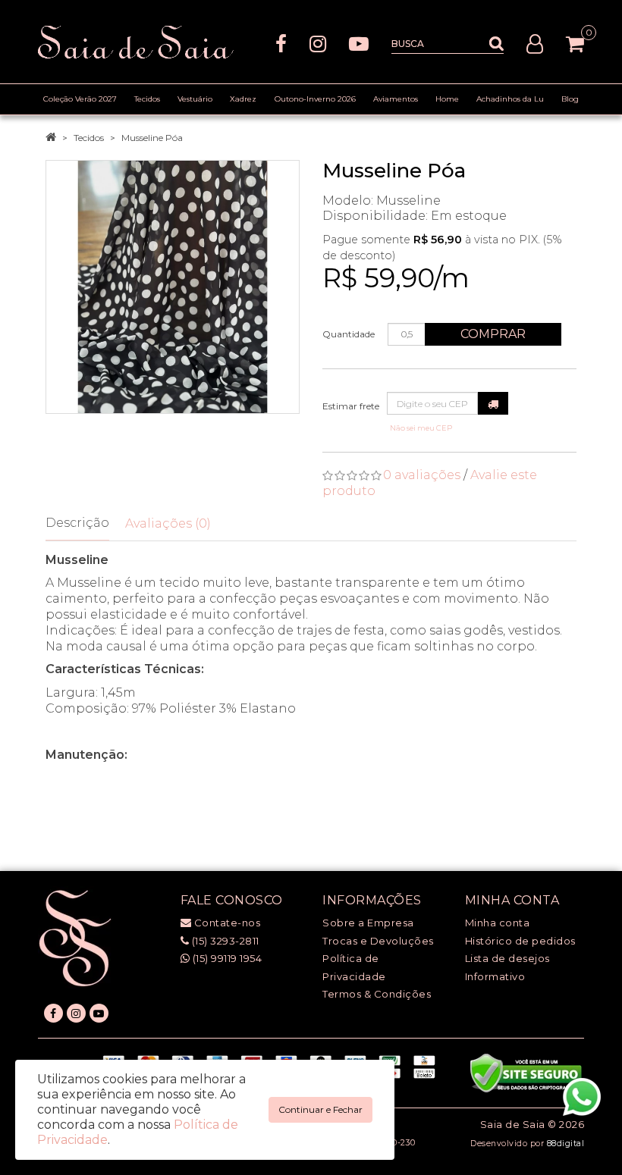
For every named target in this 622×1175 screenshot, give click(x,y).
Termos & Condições (376, 994)
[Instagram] (317, 43)
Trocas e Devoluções (378, 941)
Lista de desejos (507, 958)
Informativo (495, 976)
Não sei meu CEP (421, 428)
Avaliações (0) (168, 523)
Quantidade (348, 334)
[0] (575, 44)
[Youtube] (359, 43)
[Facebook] (281, 43)
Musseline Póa (152, 137)
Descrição (77, 522)
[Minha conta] (534, 43)
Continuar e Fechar (320, 1109)
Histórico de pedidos (520, 941)
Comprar (493, 334)
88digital (566, 1143)
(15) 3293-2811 (224, 941)
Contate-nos (225, 922)
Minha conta (497, 922)
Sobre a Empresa (368, 922)
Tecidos (89, 137)
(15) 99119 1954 (226, 958)
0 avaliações (421, 475)
